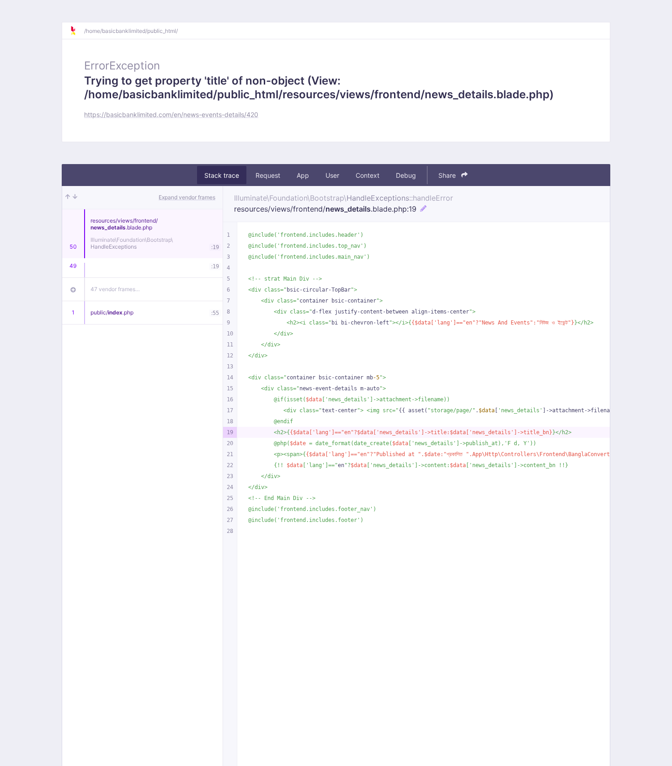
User (332, 175)
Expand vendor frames (187, 197)
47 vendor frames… (115, 289)
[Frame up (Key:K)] (67, 197)
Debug (406, 175)
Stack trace (221, 175)
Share (448, 175)
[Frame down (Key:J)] (75, 197)
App (303, 175)
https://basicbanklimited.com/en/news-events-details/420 (171, 114)
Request (268, 175)
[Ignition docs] (76, 30)
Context (367, 175)
